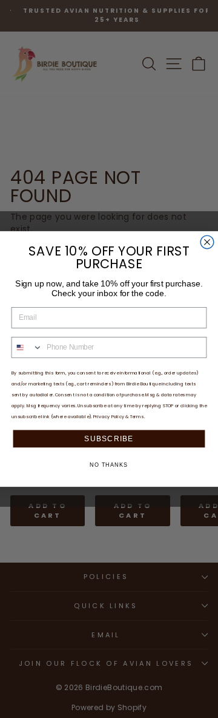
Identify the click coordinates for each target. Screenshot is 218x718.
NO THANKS (109, 465)
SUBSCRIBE (108, 438)
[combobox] (27, 347)
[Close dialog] (207, 242)
